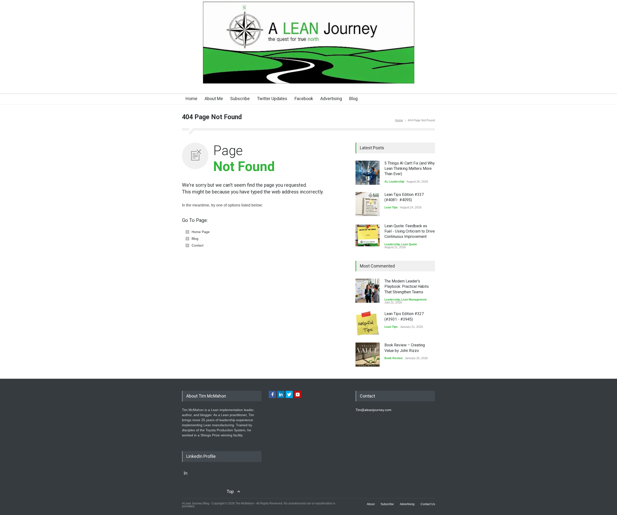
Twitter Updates (272, 98)
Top (230, 491)
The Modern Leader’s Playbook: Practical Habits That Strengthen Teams (406, 286)
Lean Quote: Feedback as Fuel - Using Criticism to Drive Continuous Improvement (409, 231)
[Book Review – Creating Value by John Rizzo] (367, 355)
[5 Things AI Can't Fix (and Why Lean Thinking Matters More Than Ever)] (367, 173)
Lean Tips (391, 207)
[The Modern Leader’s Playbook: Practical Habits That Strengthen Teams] (367, 291)
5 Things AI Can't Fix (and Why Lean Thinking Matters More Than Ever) (409, 168)
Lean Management (414, 299)
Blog (353, 98)
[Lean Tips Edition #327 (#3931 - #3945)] (367, 323)
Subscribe (240, 98)
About (371, 504)
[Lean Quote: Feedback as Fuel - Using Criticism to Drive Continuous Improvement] (367, 235)
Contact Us (428, 504)
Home (191, 98)
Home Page (201, 232)
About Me (214, 98)
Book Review (393, 358)
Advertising (331, 98)
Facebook (304, 98)
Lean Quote (409, 244)
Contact (197, 245)
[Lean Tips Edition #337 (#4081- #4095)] (367, 204)
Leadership (396, 181)
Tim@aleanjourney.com (373, 410)
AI (385, 181)
